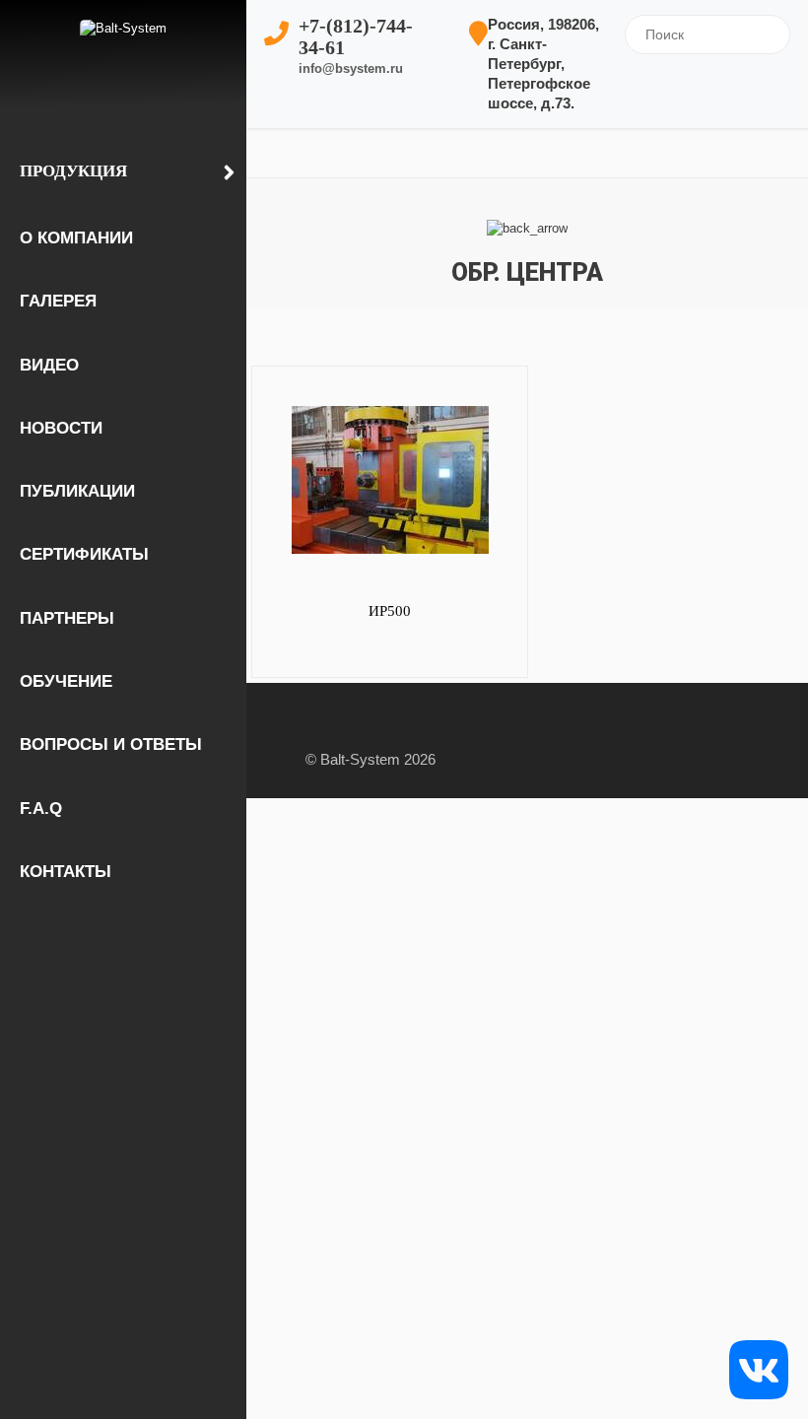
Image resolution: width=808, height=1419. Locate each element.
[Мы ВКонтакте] (758, 1368)
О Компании (76, 238)
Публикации (77, 491)
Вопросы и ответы (111, 744)
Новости (61, 428)
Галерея (58, 301)
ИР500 (390, 611)
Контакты (65, 871)
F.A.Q (41, 808)
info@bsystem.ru (351, 68)
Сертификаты (84, 554)
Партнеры (67, 618)
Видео (49, 365)
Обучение (66, 681)
